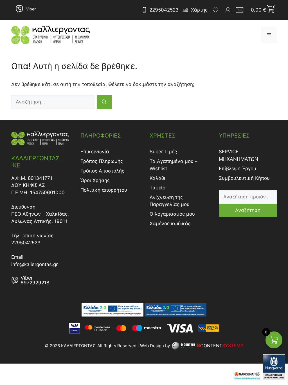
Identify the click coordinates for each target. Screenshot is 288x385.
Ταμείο (157, 188)
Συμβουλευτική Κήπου (244, 178)
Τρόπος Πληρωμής (101, 161)
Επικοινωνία (94, 151)
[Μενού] (269, 34)
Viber (31, 8)
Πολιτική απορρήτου (103, 190)
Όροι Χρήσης (95, 180)
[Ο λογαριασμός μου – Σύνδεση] (228, 10)
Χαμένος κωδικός (170, 223)
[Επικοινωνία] (241, 10)
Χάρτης (199, 10)
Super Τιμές (163, 151)
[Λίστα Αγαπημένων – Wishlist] (215, 10)
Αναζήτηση (247, 210)
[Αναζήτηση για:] (54, 102)
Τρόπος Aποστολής (102, 171)
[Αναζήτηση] (104, 102)
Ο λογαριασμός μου (172, 214)
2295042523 (164, 10)
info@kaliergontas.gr (34, 264)
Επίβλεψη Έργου (237, 168)
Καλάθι (157, 178)
